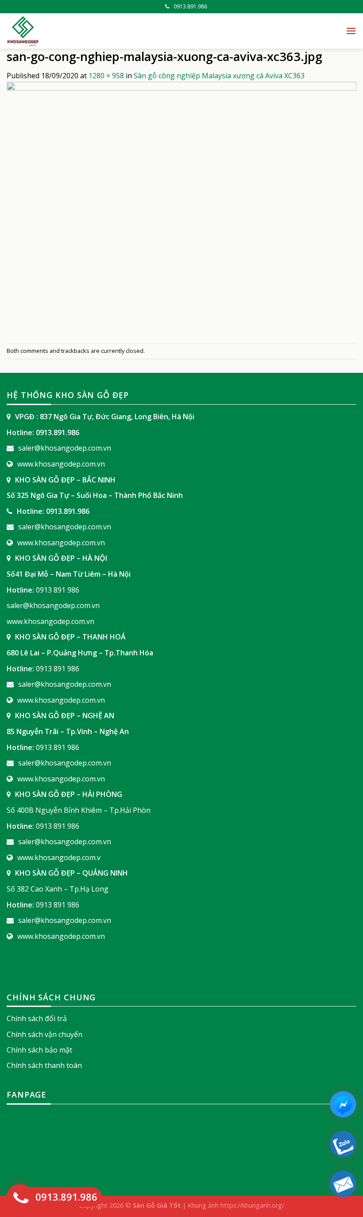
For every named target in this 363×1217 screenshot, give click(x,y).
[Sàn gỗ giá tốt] (106, 31)
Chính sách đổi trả (37, 1018)
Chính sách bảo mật (39, 1050)
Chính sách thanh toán (44, 1065)
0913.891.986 (190, 6)
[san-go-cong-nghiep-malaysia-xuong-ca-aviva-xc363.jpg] (181, 211)
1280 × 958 (106, 75)
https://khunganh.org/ (252, 1205)
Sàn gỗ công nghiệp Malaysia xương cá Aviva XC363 (219, 75)
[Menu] (351, 31)
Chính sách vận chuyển (44, 1034)
